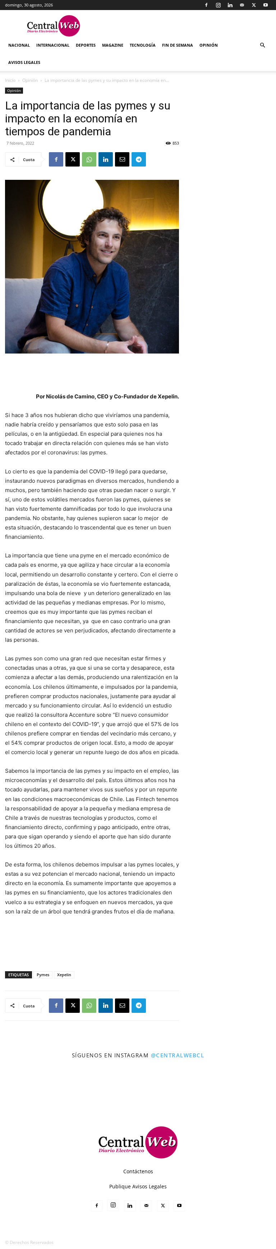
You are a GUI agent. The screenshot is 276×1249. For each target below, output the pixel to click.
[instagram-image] (16, 1081)
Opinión (208, 45)
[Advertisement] (92, 373)
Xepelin (64, 974)
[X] (253, 5)
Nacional (19, 45)
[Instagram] (218, 5)
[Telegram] (139, 159)
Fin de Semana (177, 45)
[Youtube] (265, 5)
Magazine (112, 45)
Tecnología (143, 45)
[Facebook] (206, 5)
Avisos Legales (24, 62)
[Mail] (241, 5)
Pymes (43, 974)
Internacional (52, 45)
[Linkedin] (230, 5)
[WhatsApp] (89, 159)
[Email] (122, 159)
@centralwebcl (177, 1055)
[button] (262, 45)
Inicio (10, 80)
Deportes (86, 45)
